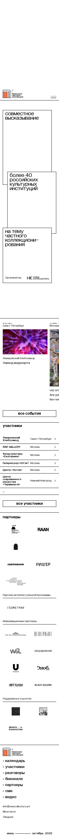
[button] (53, 97)
